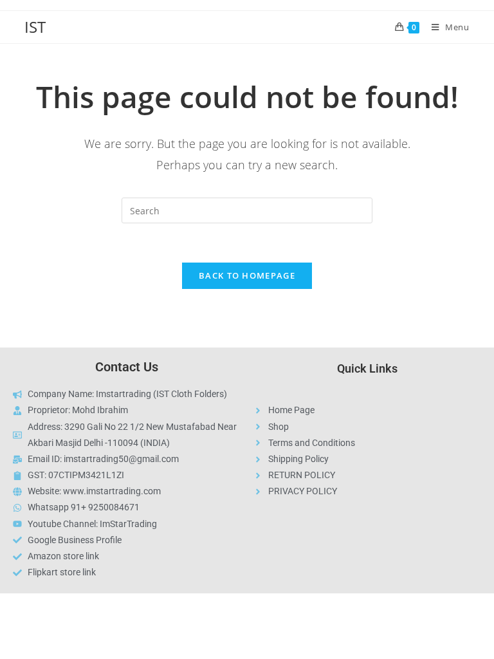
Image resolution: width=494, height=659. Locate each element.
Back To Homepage (247, 275)
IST (35, 26)
